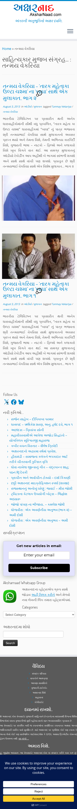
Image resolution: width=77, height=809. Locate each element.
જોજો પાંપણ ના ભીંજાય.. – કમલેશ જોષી (38, 504)
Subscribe (39, 568)
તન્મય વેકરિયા (10, 111)
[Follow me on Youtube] (7, 33)
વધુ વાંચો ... (23, 738)
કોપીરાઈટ (39, 702)
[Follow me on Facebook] (4, 33)
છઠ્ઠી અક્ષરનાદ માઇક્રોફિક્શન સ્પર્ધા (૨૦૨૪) (40, 483)
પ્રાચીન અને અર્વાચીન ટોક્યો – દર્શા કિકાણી (40, 477)
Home (6, 48)
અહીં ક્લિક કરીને (43, 594)
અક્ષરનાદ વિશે (39, 692)
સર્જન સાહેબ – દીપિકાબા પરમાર (32, 419)
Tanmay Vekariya (62, 106)
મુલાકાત (38, 106)
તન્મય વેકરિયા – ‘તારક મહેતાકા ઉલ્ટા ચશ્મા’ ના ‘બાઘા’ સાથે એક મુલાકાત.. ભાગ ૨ (36, 92)
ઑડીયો (28, 106)
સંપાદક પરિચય (39, 673)
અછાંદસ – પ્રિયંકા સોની (27, 430)
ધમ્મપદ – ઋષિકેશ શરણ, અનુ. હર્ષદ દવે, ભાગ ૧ (42, 424)
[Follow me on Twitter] (3, 33)
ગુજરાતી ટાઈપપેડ (39, 687)
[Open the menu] (70, 31)
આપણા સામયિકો (39, 683)
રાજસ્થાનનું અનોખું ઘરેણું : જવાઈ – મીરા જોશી (41, 488)
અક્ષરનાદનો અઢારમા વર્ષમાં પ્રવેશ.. (34, 451)
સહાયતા (39, 697)
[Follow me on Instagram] (5, 33)
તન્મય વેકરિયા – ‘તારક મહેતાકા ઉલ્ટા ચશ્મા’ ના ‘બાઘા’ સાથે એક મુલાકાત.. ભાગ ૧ (36, 289)
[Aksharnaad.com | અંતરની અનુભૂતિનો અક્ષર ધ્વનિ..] (38, 10)
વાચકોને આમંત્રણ (39, 678)
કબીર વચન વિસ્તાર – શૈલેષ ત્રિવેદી (34, 446)
